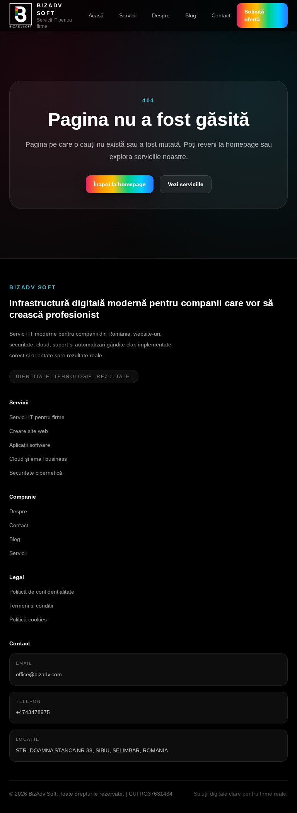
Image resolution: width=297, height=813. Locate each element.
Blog (190, 15)
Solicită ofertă (254, 15)
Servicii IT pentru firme (37, 417)
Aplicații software (29, 445)
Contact (221, 15)
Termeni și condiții (31, 606)
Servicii (128, 15)
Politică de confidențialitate (41, 592)
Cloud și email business (38, 459)
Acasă (96, 15)
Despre (161, 15)
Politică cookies (28, 619)
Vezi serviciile (185, 184)
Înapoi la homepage (120, 184)
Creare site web (28, 431)
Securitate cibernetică (35, 473)
